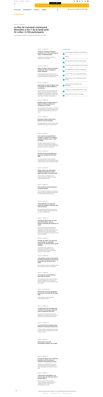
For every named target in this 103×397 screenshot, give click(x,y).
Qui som (27, 1)
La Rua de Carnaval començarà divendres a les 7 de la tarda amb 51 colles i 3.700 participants (31, 29)
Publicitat (22, 1)
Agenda (44, 9)
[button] (58, 10)
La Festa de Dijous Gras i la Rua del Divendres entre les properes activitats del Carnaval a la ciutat (48, 360)
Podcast (36, 9)
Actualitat (17, 9)
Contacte (16, 1)
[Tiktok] (80, 1)
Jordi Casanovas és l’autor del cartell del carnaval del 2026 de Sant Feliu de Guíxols (48, 205)
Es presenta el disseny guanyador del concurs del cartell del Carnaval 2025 (48, 293)
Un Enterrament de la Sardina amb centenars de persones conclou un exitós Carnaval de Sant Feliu (47, 310)
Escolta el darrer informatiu (78, 9)
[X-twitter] (82, 1)
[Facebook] (77, 1)
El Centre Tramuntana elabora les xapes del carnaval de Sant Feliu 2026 (47, 155)
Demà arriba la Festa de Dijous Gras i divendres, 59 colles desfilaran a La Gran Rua (48, 86)
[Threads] (85, 1)
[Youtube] (88, 1)
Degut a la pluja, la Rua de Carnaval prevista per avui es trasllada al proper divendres (48, 70)
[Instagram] (74, 1)
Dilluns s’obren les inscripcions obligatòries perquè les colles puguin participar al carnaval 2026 (47, 172)
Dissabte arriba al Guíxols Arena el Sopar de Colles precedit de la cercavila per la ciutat (47, 104)
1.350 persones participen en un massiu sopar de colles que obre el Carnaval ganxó (48, 377)
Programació (27, 9)
